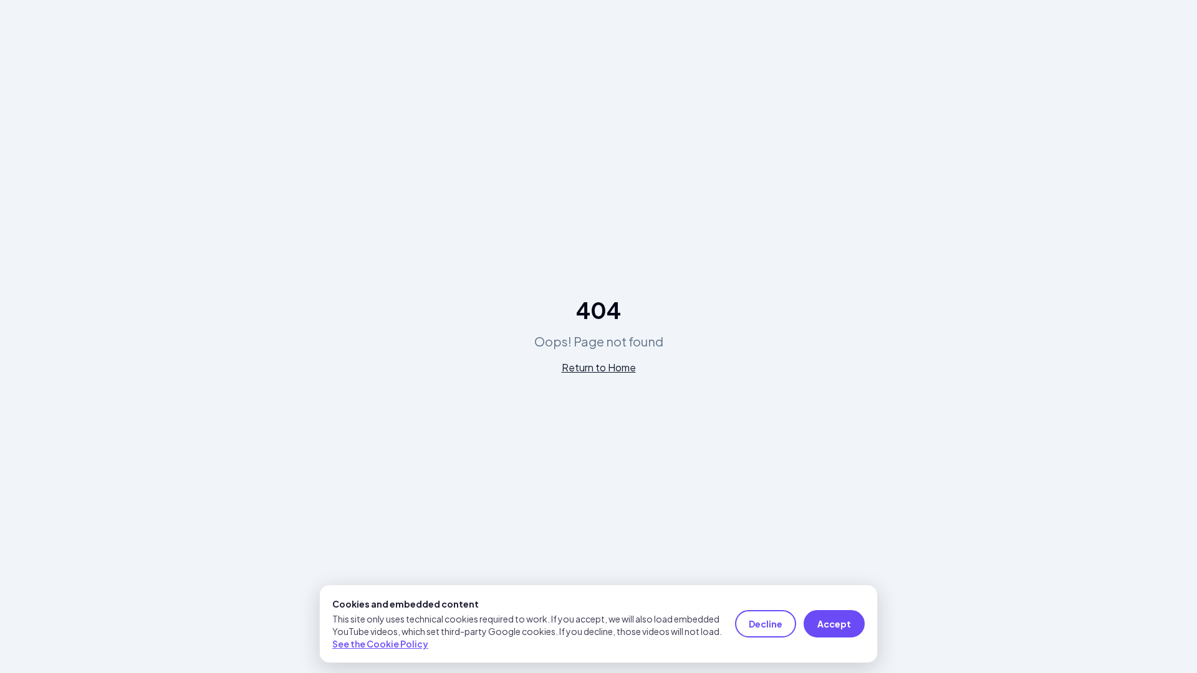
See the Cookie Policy (380, 643)
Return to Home (599, 367)
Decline (765, 623)
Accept (834, 623)
